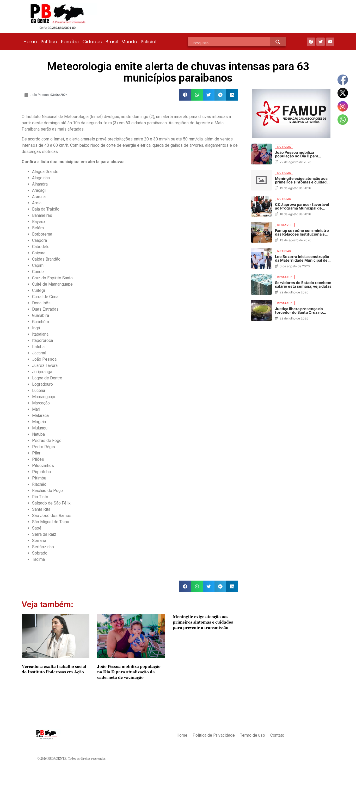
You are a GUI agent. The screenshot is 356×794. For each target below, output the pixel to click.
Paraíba (70, 42)
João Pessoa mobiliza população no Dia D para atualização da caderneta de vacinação (129, 671)
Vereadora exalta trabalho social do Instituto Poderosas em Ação (54, 669)
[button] (185, 95)
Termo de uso (252, 735)
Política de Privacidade (214, 735)
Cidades (92, 42)
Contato (277, 735)
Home (30, 42)
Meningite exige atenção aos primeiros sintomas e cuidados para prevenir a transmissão (203, 622)
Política (49, 42)
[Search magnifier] (278, 42)
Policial (148, 42)
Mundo (129, 42)
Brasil (112, 42)
